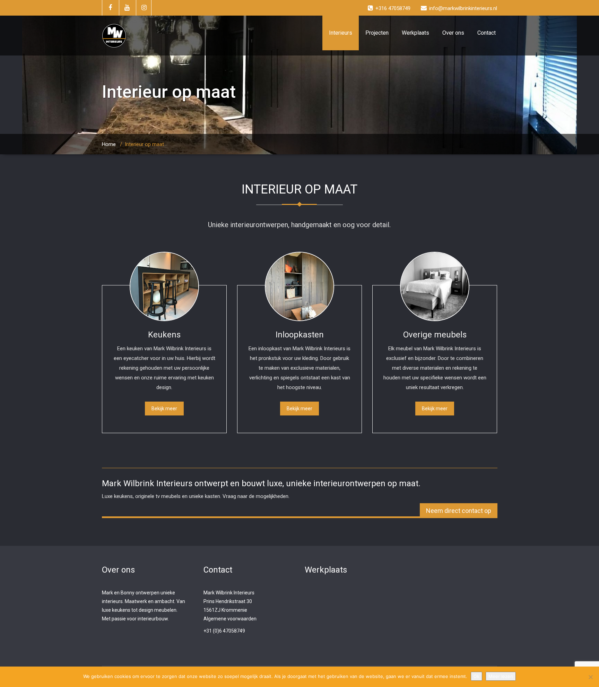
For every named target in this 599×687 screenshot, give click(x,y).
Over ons (453, 32)
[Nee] (590, 676)
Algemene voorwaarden (230, 618)
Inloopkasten (300, 335)
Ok (476, 676)
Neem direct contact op (458, 510)
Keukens (164, 335)
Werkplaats (415, 32)
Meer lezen (500, 676)
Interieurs (340, 32)
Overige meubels (435, 335)
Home (109, 144)
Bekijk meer (164, 408)
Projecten (377, 32)
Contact (486, 32)
